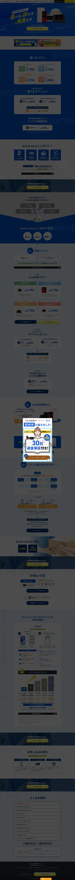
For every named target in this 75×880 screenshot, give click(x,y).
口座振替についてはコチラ (46, 878)
